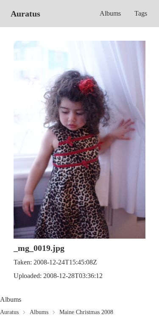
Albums (110, 13)
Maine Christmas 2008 (86, 312)
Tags (140, 13)
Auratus (25, 13)
